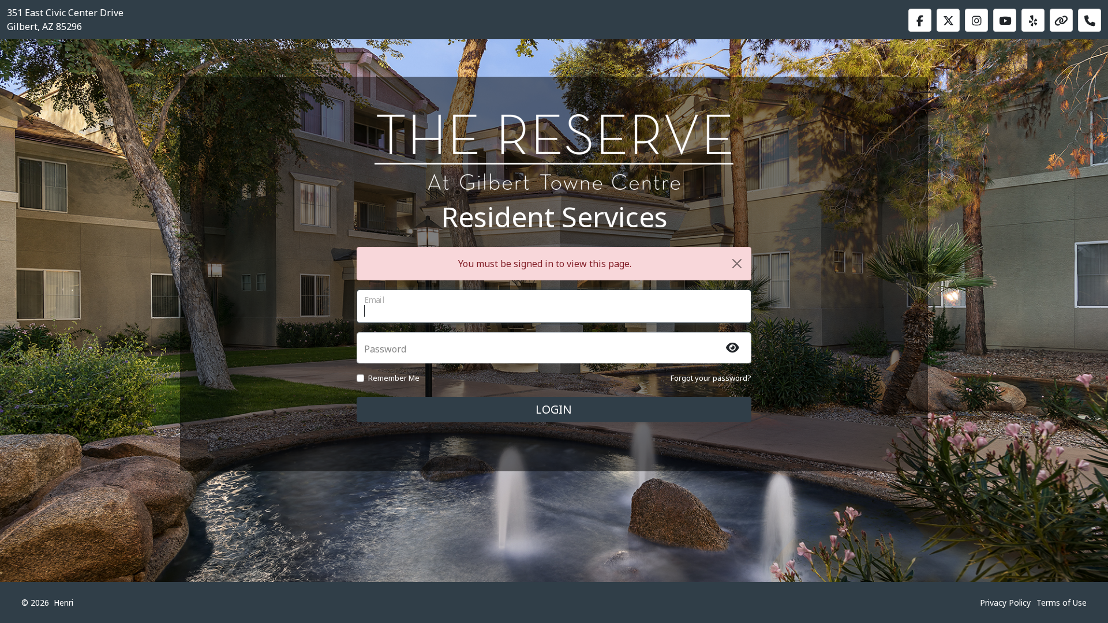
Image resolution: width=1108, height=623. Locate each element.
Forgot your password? (711, 378)
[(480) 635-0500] (1089, 20)
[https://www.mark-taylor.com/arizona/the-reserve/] (1061, 20)
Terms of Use (1061, 602)
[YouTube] (1004, 20)
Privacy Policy (1005, 602)
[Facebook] (919, 20)
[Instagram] (976, 20)
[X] (948, 20)
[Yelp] (1033, 20)
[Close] (737, 263)
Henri (63, 602)
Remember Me (394, 378)
